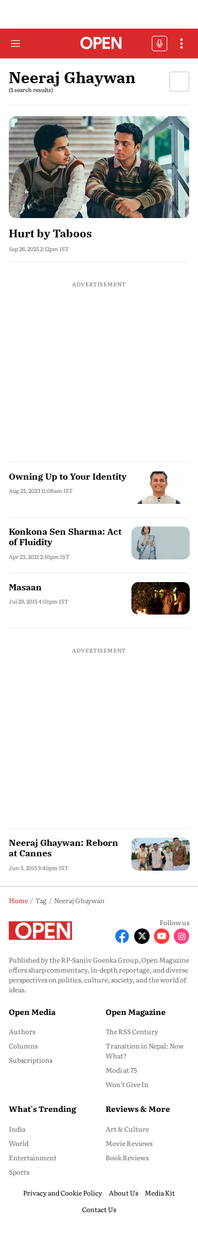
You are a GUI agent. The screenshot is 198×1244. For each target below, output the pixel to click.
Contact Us (99, 1209)
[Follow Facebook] (122, 936)
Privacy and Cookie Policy (62, 1193)
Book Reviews (127, 1157)
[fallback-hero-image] (99, 167)
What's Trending (42, 1108)
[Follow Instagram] (181, 936)
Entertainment (33, 1157)
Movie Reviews (129, 1143)
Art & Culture (127, 1129)
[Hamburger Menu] (15, 43)
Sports (19, 1172)
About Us (123, 1193)
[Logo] (99, 44)
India (17, 1129)
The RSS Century (132, 1031)
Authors (22, 1031)
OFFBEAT (159, 43)
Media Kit (160, 1193)
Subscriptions (30, 1060)
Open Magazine (136, 1011)
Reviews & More (138, 1108)
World (19, 1143)
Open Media (32, 1011)
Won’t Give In (127, 1084)
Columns (23, 1046)
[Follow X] (142, 936)
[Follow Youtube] (161, 936)
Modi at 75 (121, 1070)
